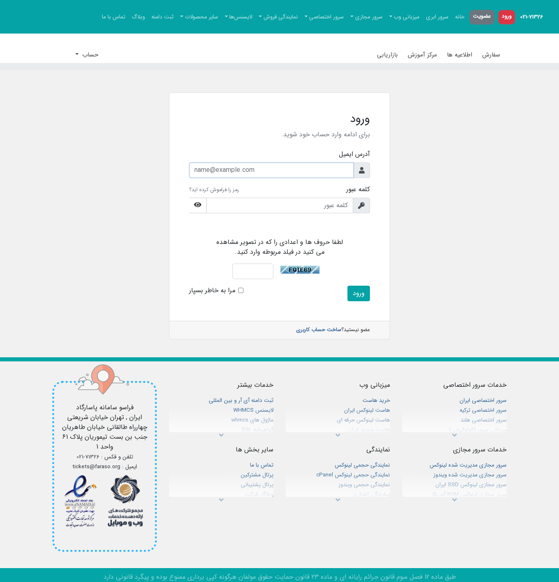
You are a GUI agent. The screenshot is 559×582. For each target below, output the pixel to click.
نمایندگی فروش (281, 17)
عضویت (482, 16)
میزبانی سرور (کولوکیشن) (478, 430)
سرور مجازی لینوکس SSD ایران (471, 484)
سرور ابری (437, 17)
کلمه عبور (358, 189)
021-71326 (531, 17)
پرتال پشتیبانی (257, 484)
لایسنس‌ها (240, 17)
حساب (89, 55)
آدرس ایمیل (354, 154)
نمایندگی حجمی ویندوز (364, 484)
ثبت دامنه (162, 17)
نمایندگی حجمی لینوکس (362, 465)
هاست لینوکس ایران (367, 410)
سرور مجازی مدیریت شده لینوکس (468, 465)
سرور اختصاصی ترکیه (483, 410)
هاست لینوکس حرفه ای (363, 420)
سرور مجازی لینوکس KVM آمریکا (470, 494)
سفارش (491, 55)
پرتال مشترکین (257, 475)
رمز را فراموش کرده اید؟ (214, 190)
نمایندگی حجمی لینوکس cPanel (353, 475)
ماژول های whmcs (252, 420)
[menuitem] (531, 17)
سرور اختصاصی (326, 17)
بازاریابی (387, 55)
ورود (507, 16)
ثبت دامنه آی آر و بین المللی (241, 400)
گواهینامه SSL (257, 430)
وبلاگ (138, 17)
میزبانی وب (406, 17)
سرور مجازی (369, 17)
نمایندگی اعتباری (371, 494)
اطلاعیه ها (459, 55)
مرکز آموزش (422, 55)
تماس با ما (113, 17)
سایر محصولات (201, 17)
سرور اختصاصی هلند (483, 420)
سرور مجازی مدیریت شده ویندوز (470, 475)
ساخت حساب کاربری (318, 330)
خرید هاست (376, 400)
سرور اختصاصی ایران (483, 400)
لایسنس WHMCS (253, 410)
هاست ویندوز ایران (369, 430)
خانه (459, 17)
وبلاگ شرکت (259, 494)
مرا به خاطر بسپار (212, 291)
